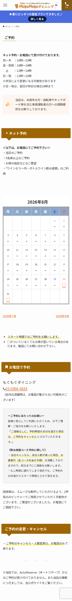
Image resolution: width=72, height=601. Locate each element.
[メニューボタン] (5, 5)
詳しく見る (37, 19)
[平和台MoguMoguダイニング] (36, 5)
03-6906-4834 (16, 388)
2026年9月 (62, 316)
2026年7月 (9, 316)
